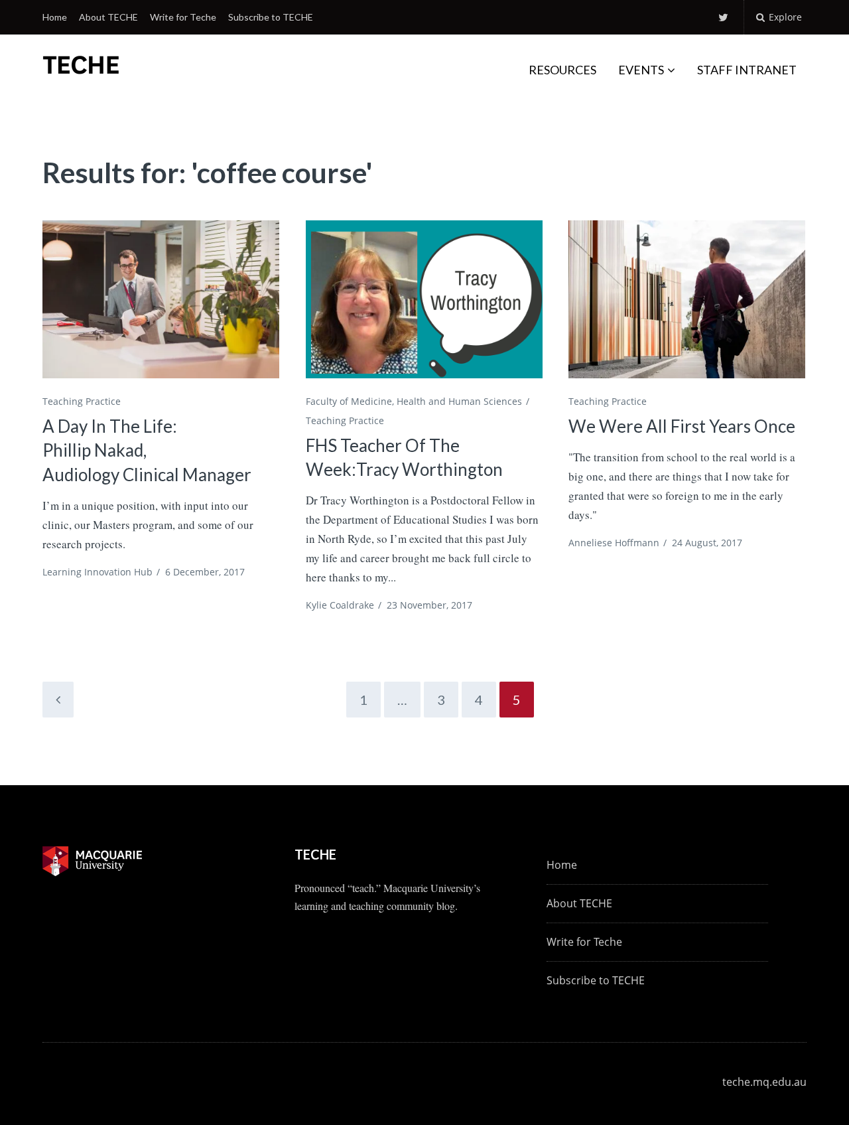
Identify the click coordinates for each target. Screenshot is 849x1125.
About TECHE (108, 17)
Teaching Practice (81, 401)
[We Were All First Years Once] (686, 299)
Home (54, 17)
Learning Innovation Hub (97, 571)
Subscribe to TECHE (270, 17)
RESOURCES (562, 69)
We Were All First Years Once (681, 426)
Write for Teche (183, 17)
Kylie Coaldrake (340, 605)
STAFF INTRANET (747, 69)
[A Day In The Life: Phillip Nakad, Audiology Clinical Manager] (160, 299)
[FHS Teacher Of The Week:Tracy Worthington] (424, 299)
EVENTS (641, 69)
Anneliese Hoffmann (613, 542)
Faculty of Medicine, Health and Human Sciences (414, 401)
